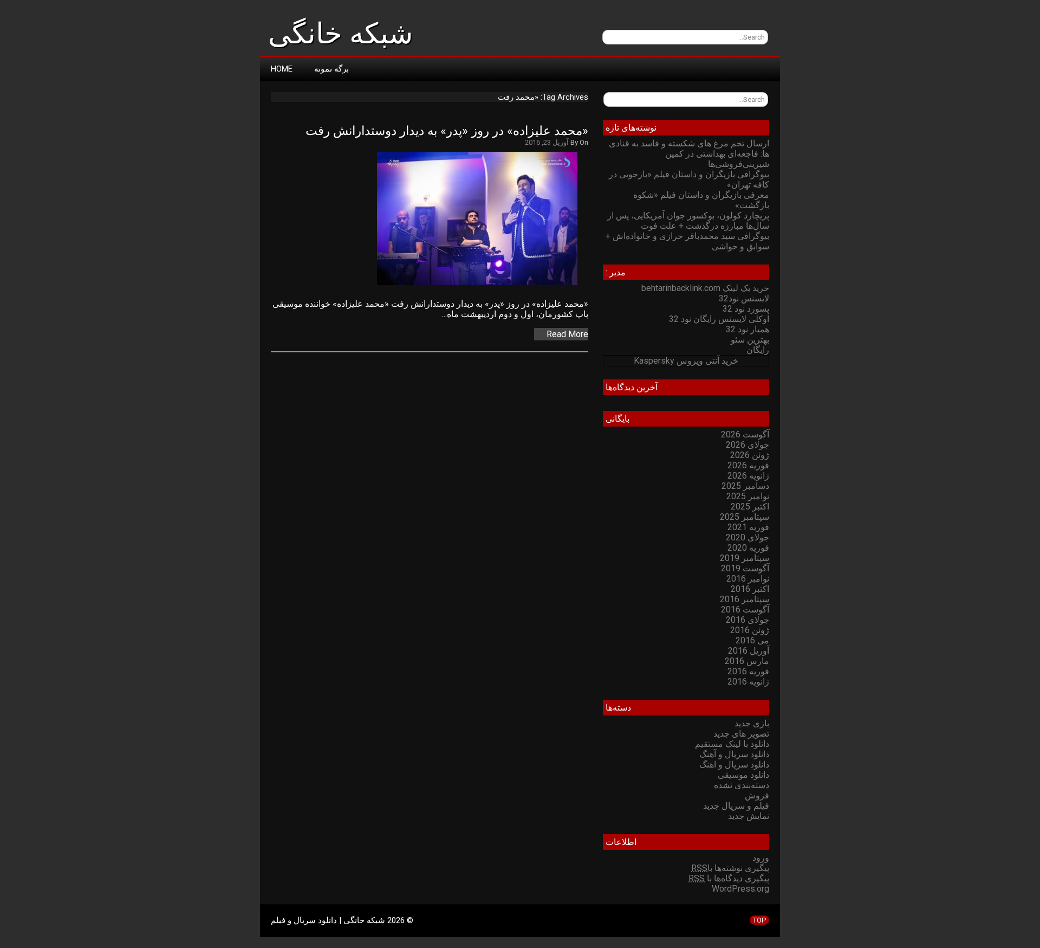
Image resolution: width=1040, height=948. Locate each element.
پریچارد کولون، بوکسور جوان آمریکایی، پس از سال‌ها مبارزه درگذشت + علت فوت (688, 220)
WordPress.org (740, 888)
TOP (759, 920)
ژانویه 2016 (748, 681)
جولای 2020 (747, 537)
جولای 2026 (747, 445)
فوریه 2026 (748, 465)
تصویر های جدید (741, 733)
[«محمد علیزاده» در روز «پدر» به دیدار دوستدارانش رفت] (482, 285)
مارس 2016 (747, 661)
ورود (760, 858)
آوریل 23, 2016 (547, 142)
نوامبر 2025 (747, 496)
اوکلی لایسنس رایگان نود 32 (719, 319)
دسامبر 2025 (745, 486)
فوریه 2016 (748, 671)
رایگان (757, 350)
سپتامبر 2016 (744, 599)
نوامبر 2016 (747, 578)
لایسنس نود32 (744, 298)
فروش (757, 795)
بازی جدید (751, 723)
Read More (567, 334)
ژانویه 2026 (748, 475)
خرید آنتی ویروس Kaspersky (686, 361)
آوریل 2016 (748, 651)
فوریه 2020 (748, 548)
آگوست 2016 (745, 609)
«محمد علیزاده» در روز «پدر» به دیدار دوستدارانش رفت (447, 131)
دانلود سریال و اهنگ (734, 764)
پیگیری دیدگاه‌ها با (728, 878)
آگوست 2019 (745, 568)
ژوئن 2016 (749, 630)
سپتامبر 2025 (744, 517)
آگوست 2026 (745, 434)
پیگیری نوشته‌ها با (730, 868)
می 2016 (752, 640)
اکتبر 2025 (750, 506)
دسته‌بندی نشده (741, 785)
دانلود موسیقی (743, 775)
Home (281, 69)
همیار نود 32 (747, 329)
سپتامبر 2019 (744, 558)
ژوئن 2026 (749, 455)
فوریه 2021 (748, 527)
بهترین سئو (750, 339)
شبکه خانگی (340, 33)
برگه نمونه (331, 69)
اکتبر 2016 (750, 589)
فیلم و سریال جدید (736, 806)
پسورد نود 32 (746, 309)
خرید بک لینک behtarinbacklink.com (705, 288)
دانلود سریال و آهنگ (734, 754)
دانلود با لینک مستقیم (732, 744)
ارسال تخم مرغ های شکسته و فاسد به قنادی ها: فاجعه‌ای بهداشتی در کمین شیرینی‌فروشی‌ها (689, 153)
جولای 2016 (747, 620)
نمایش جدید (748, 816)
